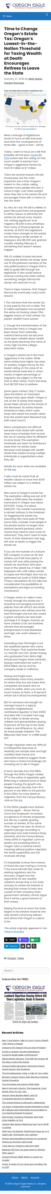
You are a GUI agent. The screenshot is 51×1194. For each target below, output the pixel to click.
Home (15, 1177)
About (24, 1177)
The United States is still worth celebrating (23, 1102)
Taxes (20, 958)
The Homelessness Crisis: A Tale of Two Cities (25, 1073)
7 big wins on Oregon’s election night (20, 1145)
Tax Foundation (29, 129)
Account (35, 1177)
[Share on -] (22, 946)
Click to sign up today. (25, 1021)
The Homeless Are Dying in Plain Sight (20, 1084)
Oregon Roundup (14, 931)
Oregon (11, 958)
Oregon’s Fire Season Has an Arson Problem (24, 1047)
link (14, 469)
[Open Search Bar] (47, 15)
